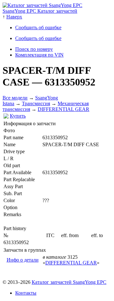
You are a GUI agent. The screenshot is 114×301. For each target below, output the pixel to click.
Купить (18, 116)
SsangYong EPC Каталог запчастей (40, 11)
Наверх (14, 16)
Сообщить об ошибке (38, 27)
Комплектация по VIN (39, 55)
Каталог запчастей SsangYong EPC (69, 282)
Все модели (15, 97)
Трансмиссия (36, 103)
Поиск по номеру (34, 49)
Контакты (25, 293)
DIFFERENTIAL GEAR (63, 109)
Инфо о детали (23, 260)
